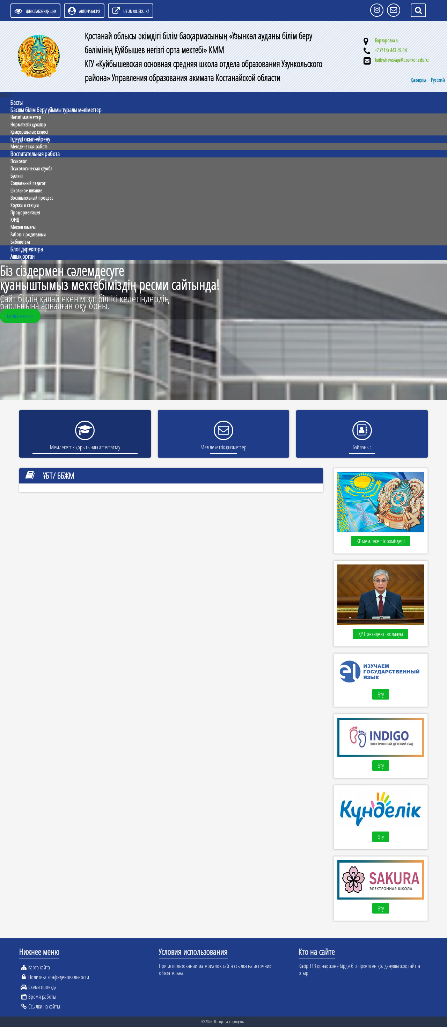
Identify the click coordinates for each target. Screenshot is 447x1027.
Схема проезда (42, 986)
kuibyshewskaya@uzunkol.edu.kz (402, 60)
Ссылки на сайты (44, 1006)
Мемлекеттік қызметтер (223, 447)
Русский (438, 80)
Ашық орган (22, 256)
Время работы (42, 996)
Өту (381, 694)
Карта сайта (39, 967)
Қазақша (419, 80)
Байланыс (362, 447)
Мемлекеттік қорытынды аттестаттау (85, 447)
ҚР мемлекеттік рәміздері (381, 541)
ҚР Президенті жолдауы (380, 634)
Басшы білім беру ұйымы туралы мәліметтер (56, 109)
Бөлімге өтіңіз (20, 316)
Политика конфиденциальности (58, 977)
